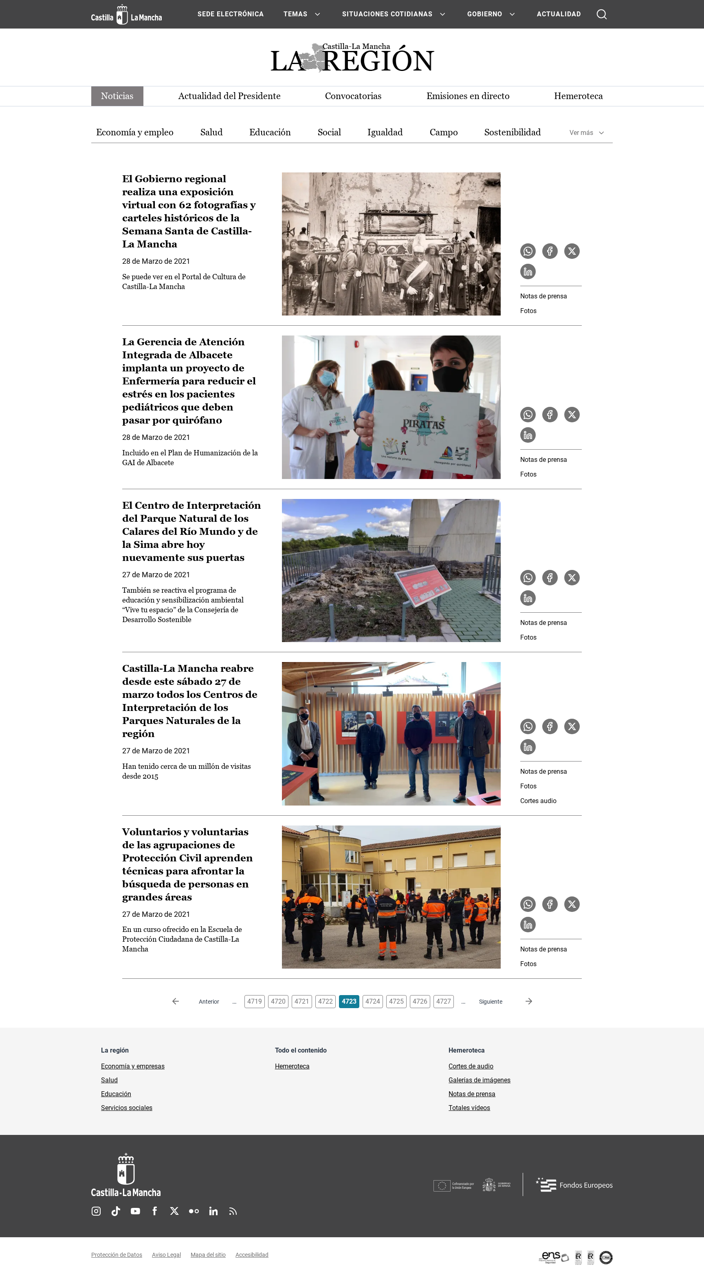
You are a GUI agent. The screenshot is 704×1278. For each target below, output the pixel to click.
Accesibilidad (251, 1255)
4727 (443, 1001)
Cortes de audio (471, 1066)
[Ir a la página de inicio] (126, 14)
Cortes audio (538, 801)
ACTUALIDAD (559, 14)
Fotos (528, 311)
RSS (233, 1211)
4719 (254, 1001)
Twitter (174, 1211)
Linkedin (213, 1211)
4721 (302, 1001)
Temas (296, 14)
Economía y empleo (135, 132)
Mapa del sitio (208, 1255)
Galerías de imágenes (479, 1080)
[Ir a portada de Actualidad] (352, 60)
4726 (420, 1001)
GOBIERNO (484, 14)
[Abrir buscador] (602, 14)
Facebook (155, 1211)
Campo (444, 132)
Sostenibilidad (512, 132)
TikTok (115, 1211)
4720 (278, 1001)
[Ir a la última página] (522, 1001)
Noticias (117, 96)
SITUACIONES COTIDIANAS (387, 14)
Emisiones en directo (468, 96)
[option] (134, 133)
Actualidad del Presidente (229, 96)
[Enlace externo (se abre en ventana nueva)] (575, 1257)
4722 (325, 1001)
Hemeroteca (578, 96)
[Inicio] (201, 1174)
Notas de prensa (543, 296)
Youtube (135, 1211)
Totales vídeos (469, 1108)
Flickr (194, 1211)
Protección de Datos (116, 1255)
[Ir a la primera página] (182, 1001)
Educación (270, 132)
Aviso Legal (166, 1255)
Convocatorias (353, 96)
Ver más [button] (581, 133)
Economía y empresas (133, 1066)
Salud (211, 132)
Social (329, 132)
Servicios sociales (126, 1108)
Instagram (96, 1211)
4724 (372, 1001)
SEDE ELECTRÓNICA (231, 14)
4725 (396, 1001)
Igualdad (385, 132)
